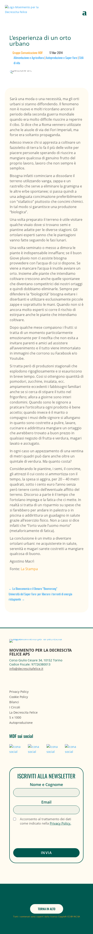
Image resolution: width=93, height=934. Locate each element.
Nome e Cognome (46, 784)
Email (46, 802)
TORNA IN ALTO (46, 908)
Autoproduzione (21, 723)
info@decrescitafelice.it (26, 669)
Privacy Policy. (60, 823)
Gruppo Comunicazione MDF (28, 52)
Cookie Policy (18, 697)
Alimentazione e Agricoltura (29, 57)
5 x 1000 (15, 717)
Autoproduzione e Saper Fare (61, 57)
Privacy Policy (19, 692)
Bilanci (14, 702)
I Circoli (14, 707)
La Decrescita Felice (23, 712)
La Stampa (29, 568)
